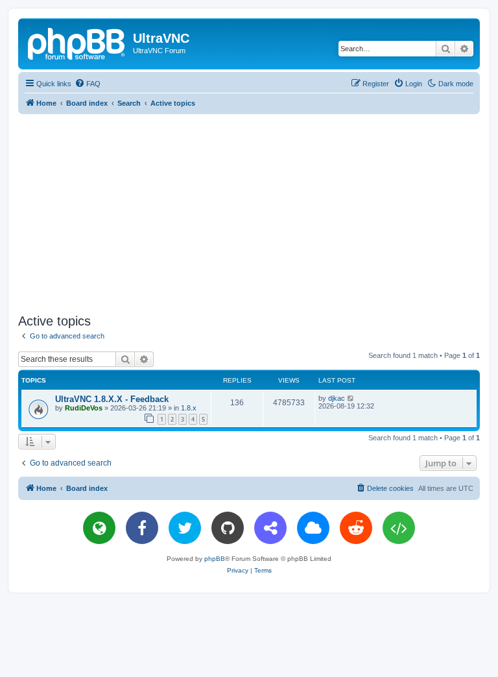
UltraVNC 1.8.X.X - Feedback (112, 399)
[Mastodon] (270, 528)
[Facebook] (142, 528)
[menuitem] (88, 83)
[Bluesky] (313, 528)
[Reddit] (356, 528)
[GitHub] (227, 528)
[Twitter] (185, 528)
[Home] (77, 42)
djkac (336, 398)
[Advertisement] (258, 211)
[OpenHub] (399, 528)
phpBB (214, 558)
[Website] (99, 528)
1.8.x (188, 408)
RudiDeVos (83, 408)
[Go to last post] (351, 398)
